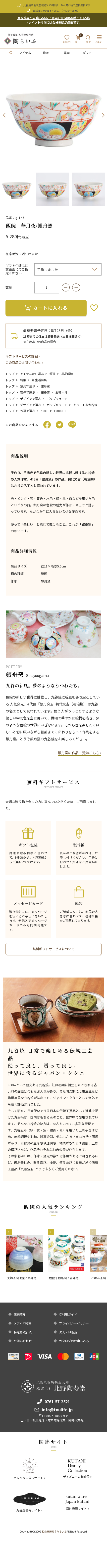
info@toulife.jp (57, 1409)
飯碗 (52, 374)
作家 (46, 52)
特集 (23, 380)
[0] (78, 40)
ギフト (87, 52)
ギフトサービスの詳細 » (22, 356)
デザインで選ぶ (30, 398)
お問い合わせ (23, 1341)
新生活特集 (39, 380)
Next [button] (103, 115)
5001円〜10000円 (53, 411)
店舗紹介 (20, 1314)
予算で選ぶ (27, 411)
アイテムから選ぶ (32, 374)
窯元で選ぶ (27, 386)
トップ (9, 374)
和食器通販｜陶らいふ (54, 1531)
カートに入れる (50, 307)
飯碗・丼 (61, 392)
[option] (53, 115)
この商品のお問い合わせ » (24, 362)
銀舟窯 (45, 386)
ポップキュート (57, 398)
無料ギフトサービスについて (54, 948)
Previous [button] (4, 115)
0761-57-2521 (51, 10)
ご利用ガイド (68, 1314)
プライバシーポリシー (74, 1323)
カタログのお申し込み (74, 1341)
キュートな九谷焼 (85, 405)
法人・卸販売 (68, 1332)
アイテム (25, 52)
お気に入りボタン (94, 307)
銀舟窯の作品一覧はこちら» (79, 752)
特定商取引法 (23, 1332)
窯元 (67, 52)
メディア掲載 (22, 1323)
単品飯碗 (67, 374)
